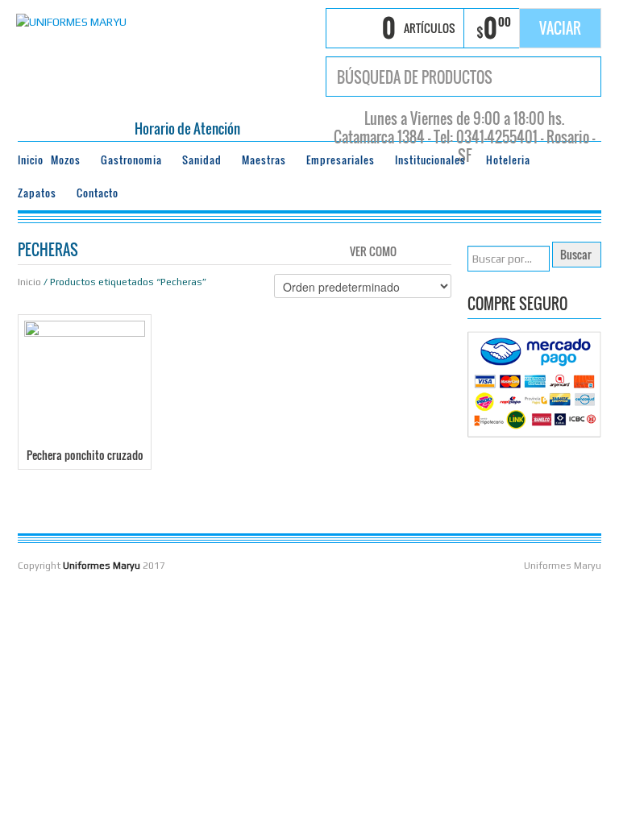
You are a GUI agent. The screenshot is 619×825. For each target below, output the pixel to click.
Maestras (260, 162)
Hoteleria (505, 162)
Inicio (31, 160)
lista (440, 249)
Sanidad (199, 162)
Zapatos (33, 195)
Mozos (62, 162)
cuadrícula (413, 249)
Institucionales (427, 162)
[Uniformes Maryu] (71, 20)
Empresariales (337, 162)
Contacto (97, 193)
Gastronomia (128, 162)
